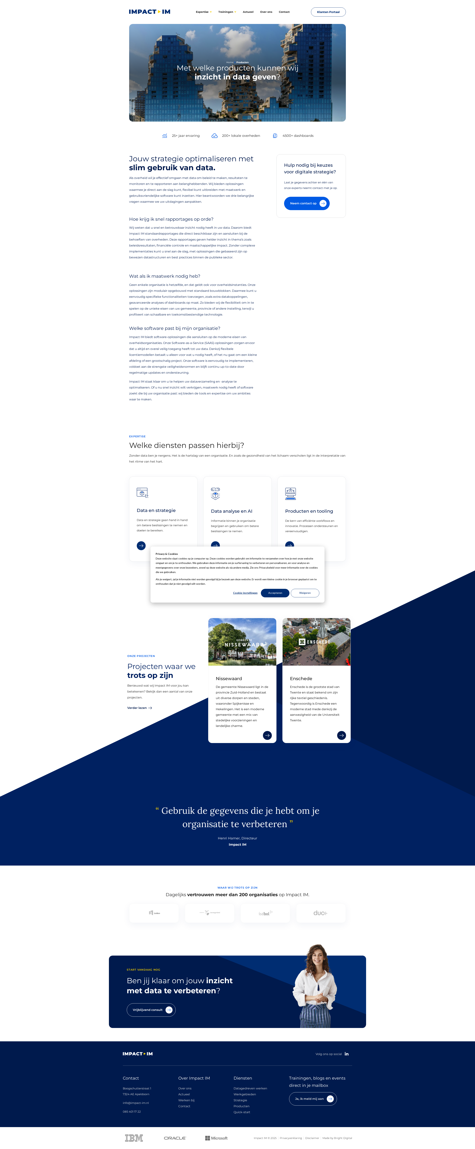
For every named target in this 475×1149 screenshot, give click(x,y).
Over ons (266, 12)
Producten (242, 1106)
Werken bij (186, 1100)
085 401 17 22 (132, 1111)
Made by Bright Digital (337, 1138)
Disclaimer (312, 1138)
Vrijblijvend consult (148, 1010)
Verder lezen (137, 707)
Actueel (248, 12)
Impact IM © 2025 (265, 1138)
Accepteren (275, 593)
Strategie (240, 1100)
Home (229, 62)
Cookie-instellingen (245, 593)
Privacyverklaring (291, 1138)
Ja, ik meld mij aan (309, 1099)
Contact (284, 12)
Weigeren (305, 593)
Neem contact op (303, 203)
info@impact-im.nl (136, 1103)
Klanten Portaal (328, 12)
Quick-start (242, 1112)
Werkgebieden (245, 1094)
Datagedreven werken (250, 1088)
